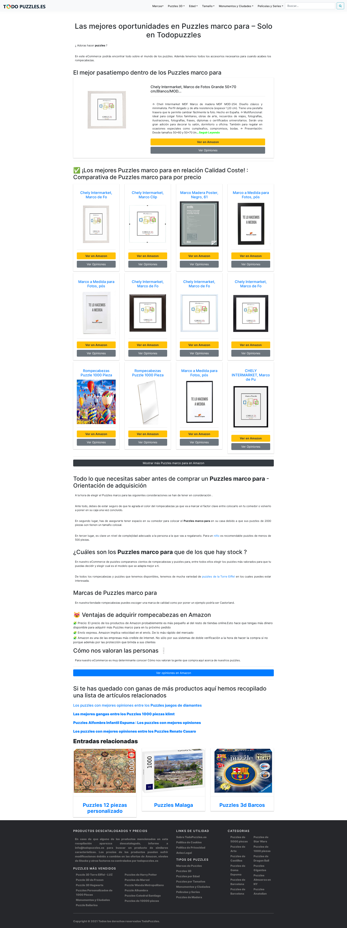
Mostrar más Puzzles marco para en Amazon (173, 463)
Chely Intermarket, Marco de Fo (96, 195)
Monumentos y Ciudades (93, 900)
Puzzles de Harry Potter (141, 874)
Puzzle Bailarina (87, 905)
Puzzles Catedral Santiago (143, 895)
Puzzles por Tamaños (190, 881)
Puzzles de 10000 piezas (142, 901)
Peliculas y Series (188, 892)
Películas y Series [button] (269, 6)
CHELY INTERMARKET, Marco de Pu (251, 375)
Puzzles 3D (183, 871)
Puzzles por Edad (188, 876)
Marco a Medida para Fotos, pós (251, 195)
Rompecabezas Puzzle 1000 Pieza (96, 373)
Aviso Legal (184, 853)
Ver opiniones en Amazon (173, 673)
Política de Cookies (189, 842)
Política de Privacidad (190, 847)
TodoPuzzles (150, 921)
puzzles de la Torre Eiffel (219, 576)
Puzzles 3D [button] (175, 6)
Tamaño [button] (207, 6)
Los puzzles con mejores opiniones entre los (137, 705)
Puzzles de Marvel (137, 880)
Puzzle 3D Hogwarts (89, 885)
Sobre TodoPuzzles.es (191, 837)
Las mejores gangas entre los (124, 714)
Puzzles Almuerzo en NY (262, 880)
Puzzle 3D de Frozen (90, 880)
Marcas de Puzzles (189, 866)
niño (216, 535)
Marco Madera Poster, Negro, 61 (199, 195)
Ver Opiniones (207, 150)
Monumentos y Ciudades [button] (235, 6)
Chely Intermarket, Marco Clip (148, 195)
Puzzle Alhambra (136, 890)
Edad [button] (192, 6)
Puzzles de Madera (189, 897)
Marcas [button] (157, 6)
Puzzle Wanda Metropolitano (144, 885)
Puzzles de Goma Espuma (237, 870)
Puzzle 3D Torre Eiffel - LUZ (94, 874)
